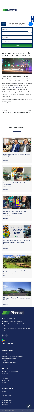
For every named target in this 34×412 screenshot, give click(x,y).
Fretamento (5, 378)
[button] (30, 10)
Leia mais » (5, 160)
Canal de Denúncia (7, 395)
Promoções (5, 374)
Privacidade (5, 404)
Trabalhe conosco (7, 400)
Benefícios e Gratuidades (9, 362)
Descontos (5, 376)
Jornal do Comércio (15, 87)
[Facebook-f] (3, 335)
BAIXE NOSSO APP (7, 344)
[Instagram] (6, 335)
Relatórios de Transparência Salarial (12, 356)
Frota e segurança (7, 360)
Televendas (5, 398)
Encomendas (5, 380)
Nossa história (6, 354)
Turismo (4, 382)
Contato (4, 391)
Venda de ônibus (6, 402)
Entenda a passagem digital (10, 371)
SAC (3, 393)
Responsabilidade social (9, 358)
